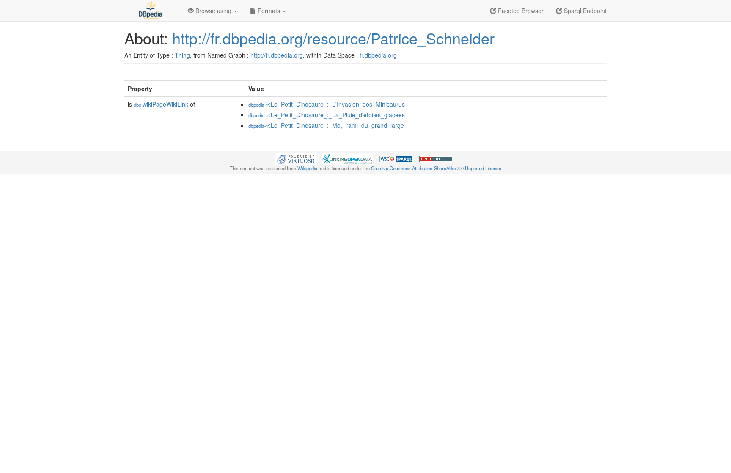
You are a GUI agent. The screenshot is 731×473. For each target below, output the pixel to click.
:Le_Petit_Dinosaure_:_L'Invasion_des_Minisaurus (326, 104)
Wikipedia (307, 168)
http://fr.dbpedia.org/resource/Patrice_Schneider (333, 38)
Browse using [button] (213, 10)
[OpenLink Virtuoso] (296, 158)
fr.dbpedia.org (378, 55)
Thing (182, 55)
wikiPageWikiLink (161, 104)
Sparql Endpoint (584, 10)
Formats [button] (269, 10)
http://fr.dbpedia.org (276, 55)
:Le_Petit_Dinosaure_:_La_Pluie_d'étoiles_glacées (326, 115)
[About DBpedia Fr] (149, 10)
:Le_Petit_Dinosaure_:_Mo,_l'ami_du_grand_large (326, 125)
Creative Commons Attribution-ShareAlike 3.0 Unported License (436, 168)
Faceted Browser (520, 10)
